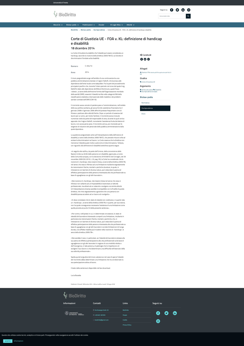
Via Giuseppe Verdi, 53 (101, 310)
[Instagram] (189, 9)
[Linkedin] (183, 9)
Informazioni (18, 341)
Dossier (101, 24)
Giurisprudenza (99, 30)
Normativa (145, 102)
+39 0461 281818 (100, 315)
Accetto (8, 341)
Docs (143, 113)
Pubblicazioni (88, 24)
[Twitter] (177, 9)
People (125, 315)
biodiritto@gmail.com (102, 320)
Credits (125, 320)
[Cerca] (188, 16)
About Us (56, 24)
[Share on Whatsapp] (148, 59)
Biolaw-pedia (71, 24)
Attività (129, 24)
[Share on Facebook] (141, 59)
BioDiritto (126, 310)
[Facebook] (172, 9)
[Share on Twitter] (145, 59)
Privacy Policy (127, 325)
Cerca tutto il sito (165, 16)
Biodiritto (74, 30)
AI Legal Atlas (115, 24)
